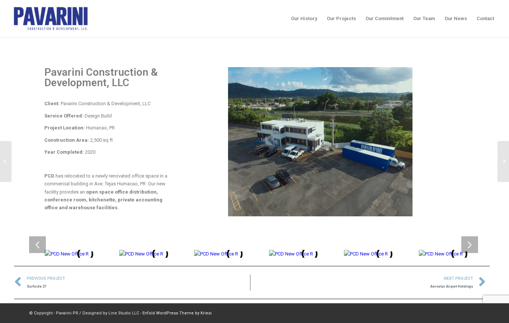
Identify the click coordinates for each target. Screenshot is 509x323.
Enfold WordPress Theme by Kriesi (177, 313)
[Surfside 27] (6, 161)
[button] (37, 244)
